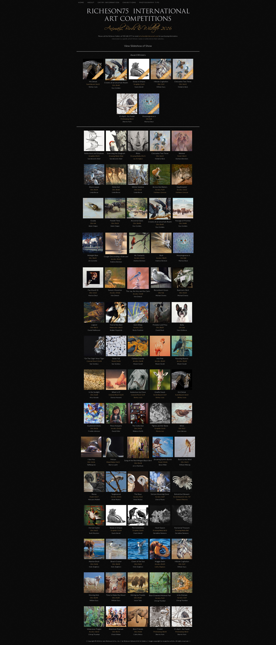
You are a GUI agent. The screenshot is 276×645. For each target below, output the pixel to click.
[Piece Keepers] (116, 423)
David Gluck (160, 330)
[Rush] (161, 252)
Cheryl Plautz (160, 499)
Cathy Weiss (138, 634)
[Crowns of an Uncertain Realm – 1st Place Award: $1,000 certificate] (116, 80)
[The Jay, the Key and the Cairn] (138, 288)
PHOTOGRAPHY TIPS (149, 2)
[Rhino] (138, 150)
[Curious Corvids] (138, 356)
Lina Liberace (182, 431)
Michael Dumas (161, 295)
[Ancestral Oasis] (137, 218)
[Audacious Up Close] (138, 389)
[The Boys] (138, 491)
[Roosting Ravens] (182, 356)
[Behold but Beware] (182, 491)
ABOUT (91, 2)
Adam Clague (93, 226)
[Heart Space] (160, 525)
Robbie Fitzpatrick (116, 330)
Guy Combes (116, 88)
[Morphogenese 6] (183, 252)
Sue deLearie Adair (94, 159)
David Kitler (116, 431)
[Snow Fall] (116, 356)
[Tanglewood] (116, 491)
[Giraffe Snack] (160, 389)
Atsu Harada (94, 397)
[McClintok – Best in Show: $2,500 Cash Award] (93, 79)
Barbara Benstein (182, 159)
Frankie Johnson (94, 431)
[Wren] (182, 423)
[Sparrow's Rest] (183, 287)
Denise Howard (116, 397)
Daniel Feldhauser (94, 330)
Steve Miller (163, 465)
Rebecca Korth (138, 431)
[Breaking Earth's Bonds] (163, 456)
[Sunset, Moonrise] (115, 287)
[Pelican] (113, 456)
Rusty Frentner (138, 330)
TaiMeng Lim (91, 465)
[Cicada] (93, 218)
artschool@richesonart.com (148, 36)
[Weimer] (182, 150)
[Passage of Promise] (183, 218)
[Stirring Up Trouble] (138, 592)
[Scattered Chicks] (94, 423)
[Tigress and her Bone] (160, 423)
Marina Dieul (149, 122)
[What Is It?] (116, 389)
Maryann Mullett (94, 499)
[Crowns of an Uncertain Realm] (160, 219)
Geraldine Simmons (160, 533)
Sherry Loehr (113, 465)
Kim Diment (115, 295)
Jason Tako (138, 600)
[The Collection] (138, 423)
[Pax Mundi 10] (93, 287)
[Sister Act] (116, 184)
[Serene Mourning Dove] (160, 491)
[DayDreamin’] (182, 184)
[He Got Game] (94, 525)
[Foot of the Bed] (116, 322)
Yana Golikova (182, 330)
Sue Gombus (94, 364)
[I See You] (91, 456)
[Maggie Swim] (160, 558)
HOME (81, 2)
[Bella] (182, 322)
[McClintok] (182, 389)
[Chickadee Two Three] (160, 150)
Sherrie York (127, 122)
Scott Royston (94, 533)
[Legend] (94, 322)
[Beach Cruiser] (116, 558)
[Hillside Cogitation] (182, 558)
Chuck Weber (116, 634)
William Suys (161, 87)
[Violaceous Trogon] (94, 626)
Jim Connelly (92, 261)
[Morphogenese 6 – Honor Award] (149, 113)
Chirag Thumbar (160, 601)
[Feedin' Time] (115, 218)
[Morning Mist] (94, 592)
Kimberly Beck (183, 87)
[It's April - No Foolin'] (182, 626)
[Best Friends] (138, 626)
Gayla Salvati (139, 87)
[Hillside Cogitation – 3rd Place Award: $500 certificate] (161, 79)
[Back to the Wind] (185, 456)
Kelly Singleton (94, 567)
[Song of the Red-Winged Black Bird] (138, 458)
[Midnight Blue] (92, 252)
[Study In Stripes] (116, 525)
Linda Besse (94, 192)
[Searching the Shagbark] (116, 150)
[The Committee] (138, 525)
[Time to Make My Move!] (116, 592)
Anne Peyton (116, 499)
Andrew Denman (116, 262)
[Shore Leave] (94, 184)
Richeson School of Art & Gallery (135, 641)
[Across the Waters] (160, 184)
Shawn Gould (138, 364)
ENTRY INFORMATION (108, 2)
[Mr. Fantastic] (139, 252)
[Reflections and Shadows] (94, 150)
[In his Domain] (182, 592)
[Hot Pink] (160, 356)
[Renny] (94, 491)
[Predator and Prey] (160, 322)
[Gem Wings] (138, 322)
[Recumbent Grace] (161, 287)
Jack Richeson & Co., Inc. (111, 641)
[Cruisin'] (160, 626)
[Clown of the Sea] (138, 558)
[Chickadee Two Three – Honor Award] (183, 79)
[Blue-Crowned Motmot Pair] (160, 592)
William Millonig (184, 465)
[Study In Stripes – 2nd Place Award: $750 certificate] (139, 79)
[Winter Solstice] (138, 184)
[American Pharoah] (116, 626)
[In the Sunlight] (94, 389)
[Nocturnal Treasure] (182, 525)
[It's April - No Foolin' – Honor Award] (127, 113)
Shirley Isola (93, 87)
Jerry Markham (138, 466)
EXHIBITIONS (129, 2)
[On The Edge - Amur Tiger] (94, 356)
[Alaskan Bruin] (94, 558)
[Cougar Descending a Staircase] (116, 254)
